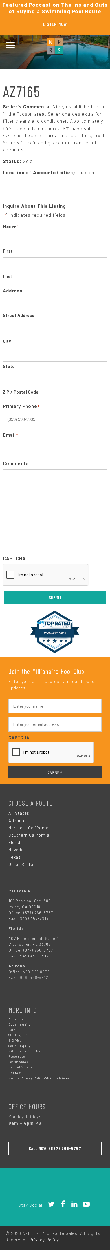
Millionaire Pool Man (25, 1051)
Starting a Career (22, 1035)
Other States (22, 864)
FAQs (12, 1030)
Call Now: (55, 1148)
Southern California (28, 835)
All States (18, 813)
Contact (15, 1073)
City (7, 340)
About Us (15, 1019)
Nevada (16, 849)
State (9, 366)
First (7, 250)
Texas (14, 857)
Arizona (16, 820)
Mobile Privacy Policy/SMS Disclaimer (38, 1078)
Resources (16, 1056)
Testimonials (18, 1062)
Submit (55, 597)
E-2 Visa (15, 1040)
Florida (15, 842)
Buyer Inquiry (19, 1024)
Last (7, 276)
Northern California (28, 827)
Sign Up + (55, 771)
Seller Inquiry (19, 1046)
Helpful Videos (20, 1067)
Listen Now (55, 24)
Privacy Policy (44, 1239)
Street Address (18, 315)
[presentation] (46, 575)
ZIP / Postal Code (20, 391)
